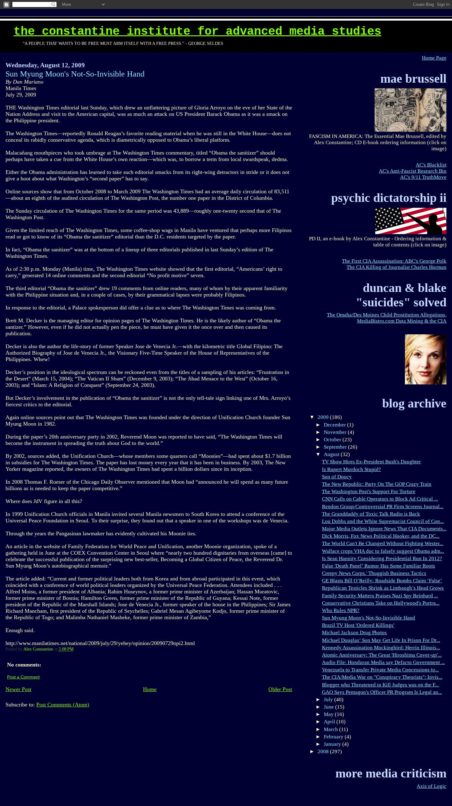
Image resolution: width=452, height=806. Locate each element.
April (330, 722)
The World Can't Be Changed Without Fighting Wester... (382, 543)
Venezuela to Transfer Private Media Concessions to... (380, 670)
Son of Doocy (337, 477)
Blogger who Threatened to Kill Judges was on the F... (380, 685)
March (331, 729)
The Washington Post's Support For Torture (368, 491)
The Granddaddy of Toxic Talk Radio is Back (371, 514)
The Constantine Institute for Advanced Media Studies (197, 31)
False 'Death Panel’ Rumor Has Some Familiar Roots (378, 566)
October (333, 439)
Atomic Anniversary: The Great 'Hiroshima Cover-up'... (382, 655)
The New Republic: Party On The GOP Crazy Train (376, 484)
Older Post (280, 689)
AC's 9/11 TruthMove (423, 177)
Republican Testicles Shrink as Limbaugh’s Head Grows (383, 588)
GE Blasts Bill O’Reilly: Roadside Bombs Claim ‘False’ (382, 581)
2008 (324, 751)
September (336, 447)
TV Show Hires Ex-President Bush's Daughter (371, 462)
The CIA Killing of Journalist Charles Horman (396, 267)
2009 (324, 417)
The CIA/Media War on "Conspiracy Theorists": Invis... (382, 677)
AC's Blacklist (431, 165)
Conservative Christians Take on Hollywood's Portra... (380, 603)
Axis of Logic (431, 786)
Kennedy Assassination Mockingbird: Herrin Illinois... (381, 648)
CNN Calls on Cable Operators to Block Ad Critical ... (380, 499)
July (329, 699)
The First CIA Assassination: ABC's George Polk (394, 261)
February (334, 737)
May (329, 714)
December (335, 425)
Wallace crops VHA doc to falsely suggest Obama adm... (383, 551)
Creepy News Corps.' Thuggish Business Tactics (374, 573)
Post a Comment (23, 676)
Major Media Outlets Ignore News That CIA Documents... (384, 529)
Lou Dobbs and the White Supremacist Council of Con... (383, 521)
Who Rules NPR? (340, 610)
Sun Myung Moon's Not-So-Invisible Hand (368, 618)
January (333, 744)
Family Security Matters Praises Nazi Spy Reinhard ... (380, 596)
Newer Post (18, 689)
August (332, 454)
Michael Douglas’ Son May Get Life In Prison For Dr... (381, 640)
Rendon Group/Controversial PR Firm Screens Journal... (382, 506)
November (336, 432)
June (329, 707)
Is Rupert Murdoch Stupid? (351, 469)
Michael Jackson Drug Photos (354, 632)
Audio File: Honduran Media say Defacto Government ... (383, 662)
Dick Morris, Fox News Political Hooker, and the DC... (380, 536)
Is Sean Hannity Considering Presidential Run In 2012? (382, 558)
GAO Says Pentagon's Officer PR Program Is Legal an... (382, 692)
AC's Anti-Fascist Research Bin (412, 171)
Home (150, 689)
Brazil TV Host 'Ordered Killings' (358, 625)
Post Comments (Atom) (62, 705)
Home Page (434, 58)
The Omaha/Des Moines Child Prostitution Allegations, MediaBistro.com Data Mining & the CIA (386, 318)
